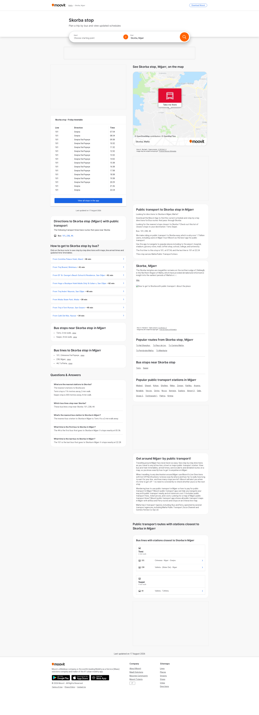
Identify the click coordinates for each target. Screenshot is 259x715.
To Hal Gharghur (143, 345)
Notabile (139, 391)
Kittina (170, 396)
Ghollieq (164, 386)
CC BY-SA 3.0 (162, 149)
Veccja (149, 391)
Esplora (181, 391)
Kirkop (156, 386)
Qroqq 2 (139, 396)
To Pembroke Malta (144, 350)
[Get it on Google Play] (61, 677)
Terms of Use (57, 687)
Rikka (172, 386)
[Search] (184, 36)
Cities (162, 683)
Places (163, 672)
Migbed (139, 386)
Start (76, 35)
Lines (162, 668)
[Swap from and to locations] (125, 36)
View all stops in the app (88, 200)
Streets (163, 676)
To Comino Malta (176, 345)
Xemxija (172, 391)
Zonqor (180, 386)
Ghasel (148, 386)
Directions (164, 686)
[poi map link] (170, 109)
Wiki (137, 280)
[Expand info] (175, 275)
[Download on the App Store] (80, 677)
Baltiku (188, 386)
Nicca (164, 391)
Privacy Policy (70, 687)
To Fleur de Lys (159, 345)
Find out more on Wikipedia (167, 151)
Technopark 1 (151, 396)
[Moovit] (58, 5)
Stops (162, 679)
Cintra (156, 391)
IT (132, 683)
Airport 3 (191, 391)
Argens (197, 386)
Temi (138, 368)
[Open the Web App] (100, 677)
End (131, 35)
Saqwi (145, 368)
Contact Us (81, 687)
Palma (162, 396)
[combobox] (97, 38)
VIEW (74, 333)
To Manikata (161, 350)
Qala (199, 391)
